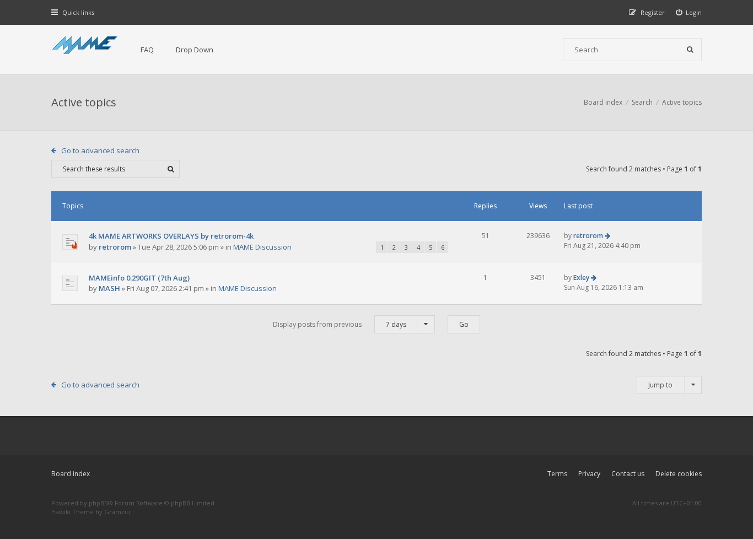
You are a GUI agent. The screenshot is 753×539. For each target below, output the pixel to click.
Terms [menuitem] (557, 473)
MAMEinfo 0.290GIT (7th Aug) (139, 278)
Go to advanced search (100, 150)
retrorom (115, 247)
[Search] (690, 50)
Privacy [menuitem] (589, 473)
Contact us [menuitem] (627, 473)
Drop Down (194, 50)
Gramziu (117, 512)
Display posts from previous (339, 324)
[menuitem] (689, 12)
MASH (109, 288)
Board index (70, 473)
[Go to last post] (607, 235)
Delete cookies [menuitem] (678, 473)
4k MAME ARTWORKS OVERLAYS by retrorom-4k (171, 236)
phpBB (98, 503)
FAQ (147, 50)
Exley (581, 277)
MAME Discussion (262, 247)
